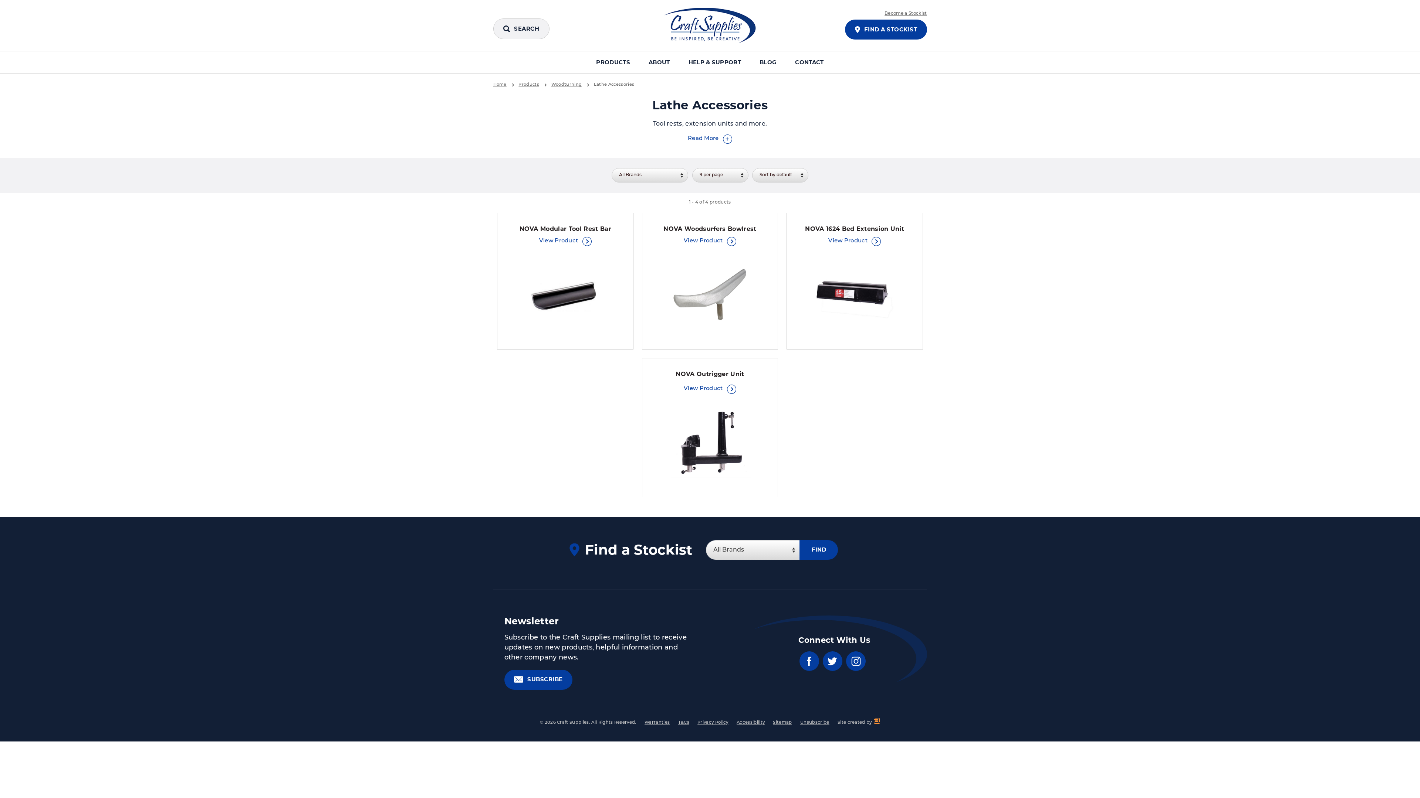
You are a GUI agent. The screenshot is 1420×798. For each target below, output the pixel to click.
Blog (768, 62)
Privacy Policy (712, 722)
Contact (809, 62)
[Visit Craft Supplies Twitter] (832, 661)
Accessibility (751, 722)
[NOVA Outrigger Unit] (710, 444)
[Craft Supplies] (710, 25)
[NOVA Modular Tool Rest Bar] (565, 296)
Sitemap (782, 722)
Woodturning (566, 84)
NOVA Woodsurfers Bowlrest (709, 228)
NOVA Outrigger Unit (710, 374)
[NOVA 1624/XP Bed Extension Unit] (855, 296)
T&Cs (683, 722)
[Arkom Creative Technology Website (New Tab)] (876, 722)
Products (613, 62)
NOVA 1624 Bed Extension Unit (854, 228)
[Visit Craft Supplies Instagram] (856, 661)
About (659, 62)
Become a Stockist (906, 13)
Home (500, 84)
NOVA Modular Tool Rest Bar (565, 228)
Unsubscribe (814, 722)
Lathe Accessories (614, 84)
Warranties (657, 722)
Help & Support (715, 62)
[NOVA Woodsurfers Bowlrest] (710, 296)
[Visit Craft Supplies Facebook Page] (809, 661)
